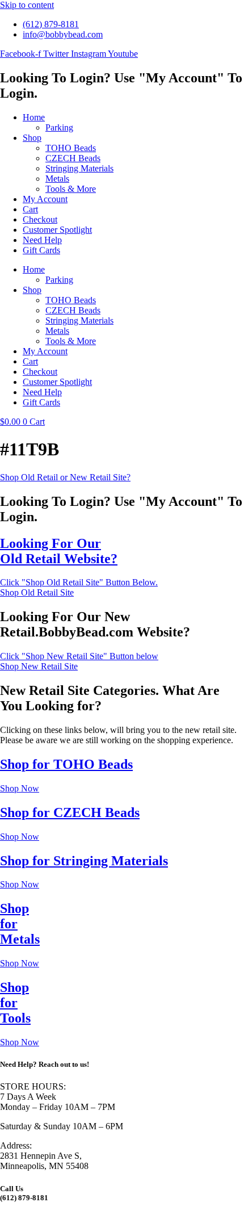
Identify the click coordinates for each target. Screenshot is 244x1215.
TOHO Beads (70, 148)
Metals (57, 178)
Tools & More (70, 189)
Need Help (42, 240)
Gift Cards (41, 250)
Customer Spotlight (57, 229)
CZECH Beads (72, 158)
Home (34, 117)
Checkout (40, 219)
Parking (59, 127)
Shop (32, 138)
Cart (30, 209)
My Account (45, 199)
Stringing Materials (79, 168)
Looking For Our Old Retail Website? (58, 551)
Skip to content (27, 5)
